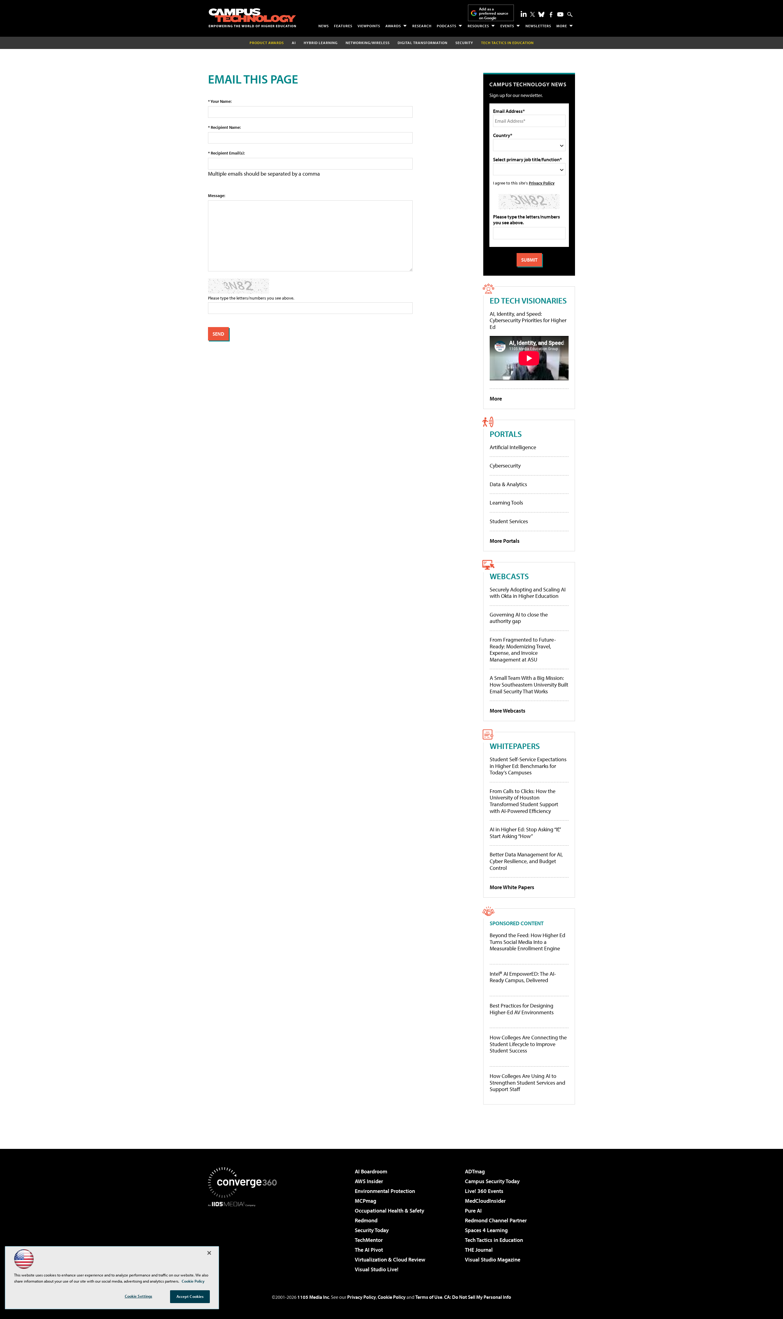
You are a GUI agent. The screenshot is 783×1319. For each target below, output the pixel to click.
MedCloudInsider (485, 1200)
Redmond (366, 1220)
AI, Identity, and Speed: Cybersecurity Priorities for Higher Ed (528, 320)
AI (294, 42)
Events (507, 26)
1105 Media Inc (313, 1297)
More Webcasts (507, 710)
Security (464, 42)
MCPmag (365, 1200)
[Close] (209, 1253)
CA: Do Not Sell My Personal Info (477, 1297)
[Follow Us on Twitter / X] (532, 14)
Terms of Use (428, 1297)
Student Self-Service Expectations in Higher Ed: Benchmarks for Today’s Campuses (528, 766)
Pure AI (473, 1210)
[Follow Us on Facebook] (551, 14)
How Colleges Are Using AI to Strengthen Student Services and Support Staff (527, 1083)
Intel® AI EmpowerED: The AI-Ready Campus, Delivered (523, 977)
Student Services (509, 521)
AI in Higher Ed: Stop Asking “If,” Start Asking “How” (525, 833)
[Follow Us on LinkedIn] (524, 14)
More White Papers (512, 887)
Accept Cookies (190, 1296)
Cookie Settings (138, 1296)
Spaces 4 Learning (486, 1230)
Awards (393, 26)
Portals (506, 433)
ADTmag (475, 1171)
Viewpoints (369, 26)
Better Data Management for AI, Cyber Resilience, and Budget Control (526, 861)
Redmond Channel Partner (496, 1220)
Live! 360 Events (484, 1190)
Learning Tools (506, 502)
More (561, 26)
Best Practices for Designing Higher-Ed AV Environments (522, 1008)
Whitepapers (515, 745)
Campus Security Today (492, 1181)
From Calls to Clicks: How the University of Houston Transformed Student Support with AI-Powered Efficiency (524, 801)
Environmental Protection (385, 1190)
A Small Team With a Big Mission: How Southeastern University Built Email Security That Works (529, 684)
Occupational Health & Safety (389, 1210)
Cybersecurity (505, 465)
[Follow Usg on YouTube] (560, 14)
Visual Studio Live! (377, 1269)
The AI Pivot (369, 1249)
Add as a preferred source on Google (493, 13)
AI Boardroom (371, 1171)
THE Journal (479, 1249)
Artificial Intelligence (513, 447)
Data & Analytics (508, 484)
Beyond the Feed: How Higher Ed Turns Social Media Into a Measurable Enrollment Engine (527, 942)
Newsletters (538, 26)
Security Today (372, 1230)
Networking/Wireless (368, 42)
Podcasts (446, 26)
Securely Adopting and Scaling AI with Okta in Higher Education (528, 593)
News (323, 26)
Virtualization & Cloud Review (390, 1259)
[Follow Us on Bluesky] (541, 14)
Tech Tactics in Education (494, 1239)
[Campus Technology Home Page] (252, 17)
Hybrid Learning (321, 42)
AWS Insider (369, 1181)
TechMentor (369, 1239)
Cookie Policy (392, 1297)
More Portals (505, 540)
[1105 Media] (244, 1238)
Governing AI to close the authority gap (519, 618)
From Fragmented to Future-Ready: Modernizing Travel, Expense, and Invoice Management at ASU (523, 649)
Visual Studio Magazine (492, 1259)
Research (422, 26)
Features (343, 26)
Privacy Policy (542, 183)
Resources (478, 26)
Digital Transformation (422, 42)
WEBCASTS (509, 576)
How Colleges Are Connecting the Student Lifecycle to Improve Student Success (528, 1044)
